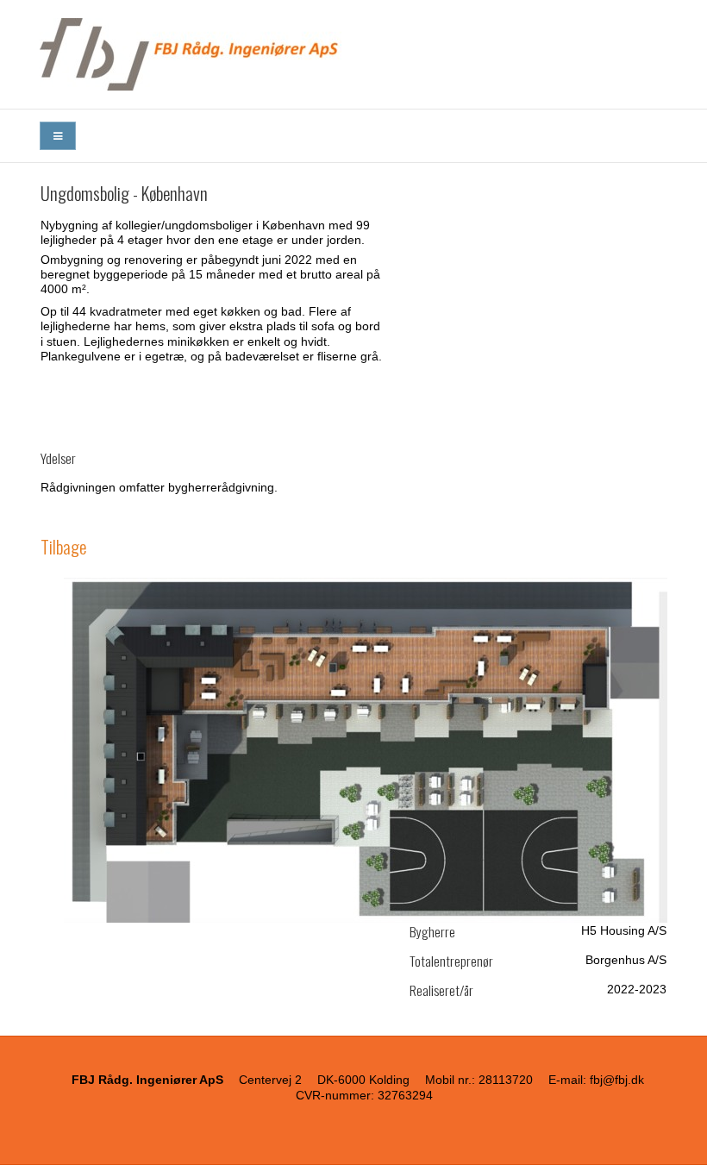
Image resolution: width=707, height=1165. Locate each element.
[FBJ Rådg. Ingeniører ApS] (353, 54)
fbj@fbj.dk (617, 1080)
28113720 (506, 1080)
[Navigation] (58, 136)
